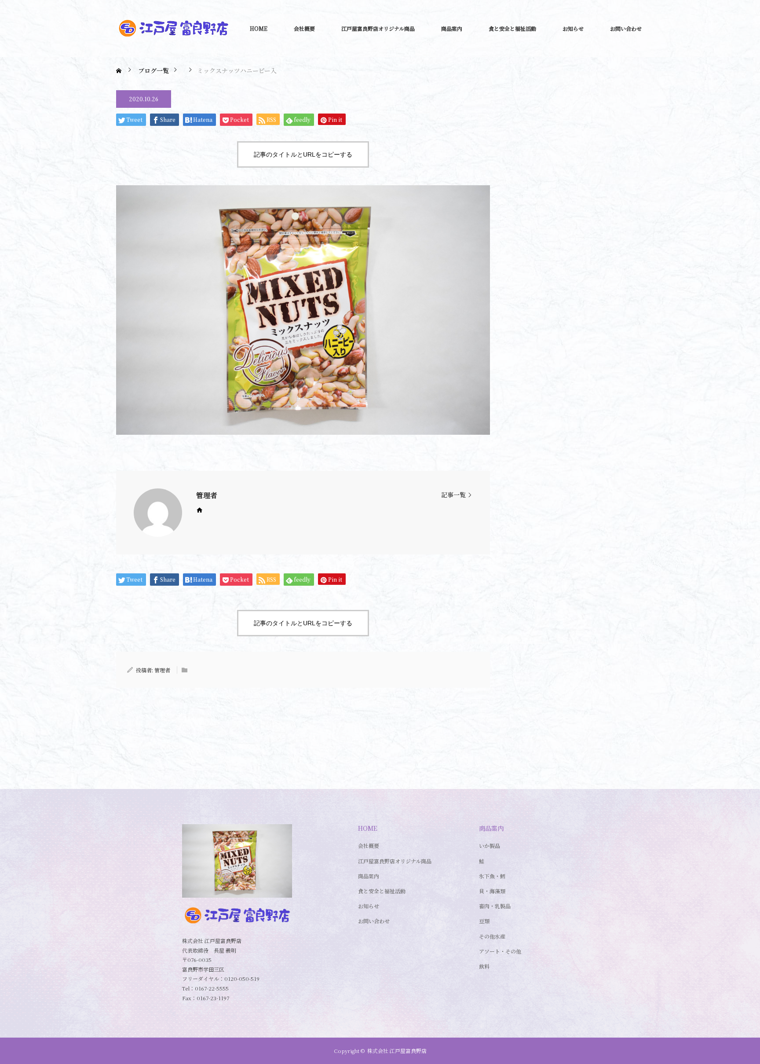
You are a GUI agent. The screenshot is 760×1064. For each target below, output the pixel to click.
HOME (258, 28)
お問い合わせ (626, 28)
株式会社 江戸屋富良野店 (397, 1050)
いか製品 (489, 845)
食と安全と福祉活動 (512, 28)
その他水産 (492, 936)
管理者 (206, 495)
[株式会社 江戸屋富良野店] (173, 29)
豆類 (484, 921)
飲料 (484, 966)
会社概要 (304, 28)
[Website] (199, 510)
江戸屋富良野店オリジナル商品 (378, 28)
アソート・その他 (500, 951)
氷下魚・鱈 (492, 876)
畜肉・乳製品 (495, 906)
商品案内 (451, 28)
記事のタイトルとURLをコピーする (303, 154)
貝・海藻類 (492, 891)
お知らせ (573, 28)
